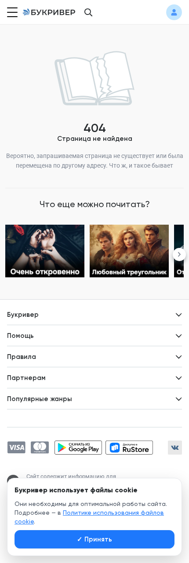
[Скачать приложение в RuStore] (129, 448)
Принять (94, 539)
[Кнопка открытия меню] (11, 12)
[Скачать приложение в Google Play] (78, 448)
